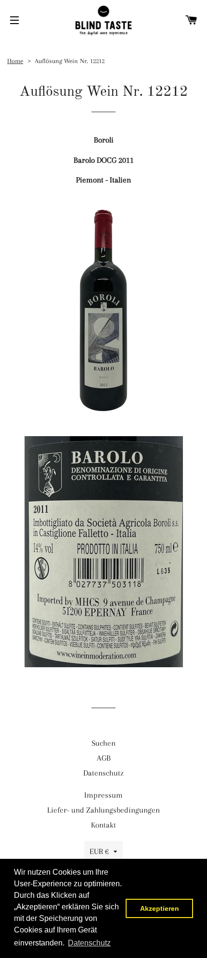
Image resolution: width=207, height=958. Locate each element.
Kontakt (103, 824)
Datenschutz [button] (89, 943)
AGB (104, 758)
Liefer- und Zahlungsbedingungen (103, 810)
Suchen (103, 743)
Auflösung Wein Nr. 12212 (69, 61)
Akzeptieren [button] (159, 908)
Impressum (103, 795)
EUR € (99, 851)
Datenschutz (103, 772)
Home (15, 61)
